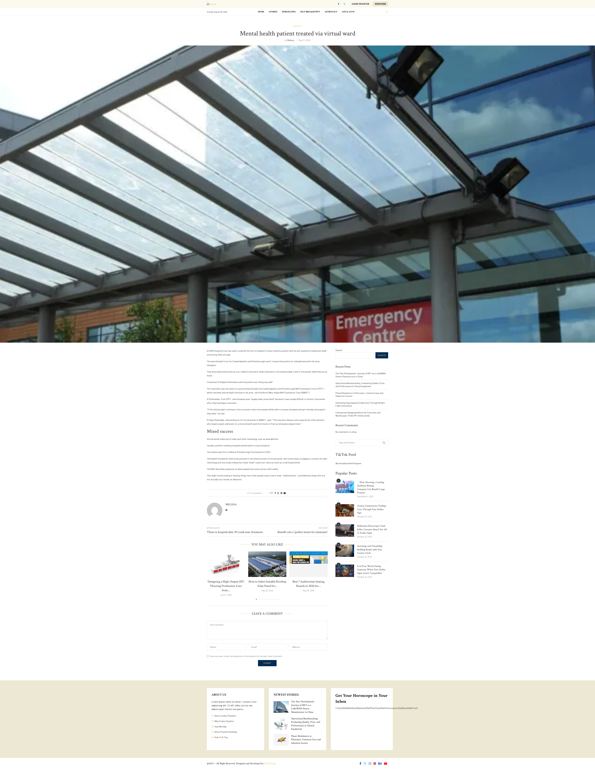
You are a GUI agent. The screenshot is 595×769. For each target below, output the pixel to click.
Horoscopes (289, 11)
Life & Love (348, 11)
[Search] (386, 12)
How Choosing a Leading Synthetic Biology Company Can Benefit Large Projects (371, 487)
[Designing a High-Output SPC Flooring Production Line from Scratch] (226, 564)
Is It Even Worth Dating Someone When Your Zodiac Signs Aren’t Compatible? (371, 570)
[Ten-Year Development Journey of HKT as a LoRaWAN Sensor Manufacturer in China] (281, 707)
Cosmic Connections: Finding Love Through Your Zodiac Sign (371, 509)
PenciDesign (270, 763)
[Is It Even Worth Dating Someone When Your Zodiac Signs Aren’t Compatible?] (344, 571)
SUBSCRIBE (380, 4)
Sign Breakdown (310, 11)
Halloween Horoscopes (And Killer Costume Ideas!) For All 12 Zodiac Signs (372, 529)
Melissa (290, 40)
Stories (273, 11)
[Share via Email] (285, 493)
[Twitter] (344, 4)
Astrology (331, 11)
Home (261, 11)
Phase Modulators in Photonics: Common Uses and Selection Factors (306, 739)
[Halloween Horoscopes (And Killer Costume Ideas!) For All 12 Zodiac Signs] (344, 530)
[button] (211, 575)
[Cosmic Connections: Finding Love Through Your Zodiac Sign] (344, 510)
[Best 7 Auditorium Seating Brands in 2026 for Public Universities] (308, 564)
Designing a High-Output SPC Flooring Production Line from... (226, 586)
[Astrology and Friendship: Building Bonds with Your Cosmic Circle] (344, 550)
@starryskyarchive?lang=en (348, 463)
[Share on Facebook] (275, 493)
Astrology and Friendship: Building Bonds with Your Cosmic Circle (370, 549)
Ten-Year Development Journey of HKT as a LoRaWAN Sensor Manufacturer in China (302, 707)
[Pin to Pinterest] (281, 493)
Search (338, 350)
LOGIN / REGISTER (360, 4)
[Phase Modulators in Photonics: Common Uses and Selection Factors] (281, 739)
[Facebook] (338, 4)
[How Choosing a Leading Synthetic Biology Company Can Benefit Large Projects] (344, 487)
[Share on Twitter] (278, 493)
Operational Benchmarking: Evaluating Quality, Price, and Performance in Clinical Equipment (305, 724)
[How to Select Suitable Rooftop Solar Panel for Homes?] (267, 564)
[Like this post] (272, 493)
